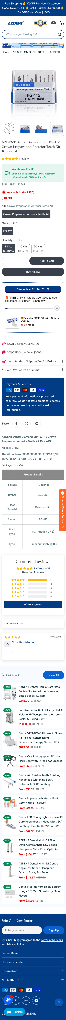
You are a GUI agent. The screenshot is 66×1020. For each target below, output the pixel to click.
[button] (10, 158)
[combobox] (33, 34)
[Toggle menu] (4, 23)
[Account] (53, 23)
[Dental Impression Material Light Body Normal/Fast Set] (10, 803)
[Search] (60, 34)
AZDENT (30, 1013)
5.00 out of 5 (42, 568)
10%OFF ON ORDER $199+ (29, 52)
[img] (12, 637)
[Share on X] (27, 424)
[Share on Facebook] (16, 424)
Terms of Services (52, 940)
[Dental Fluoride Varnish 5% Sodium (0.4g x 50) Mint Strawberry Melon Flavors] (10, 894)
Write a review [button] (33, 604)
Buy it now (33, 271)
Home (5, 52)
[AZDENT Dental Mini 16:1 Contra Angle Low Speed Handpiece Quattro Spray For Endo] (10, 870)
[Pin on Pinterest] (37, 424)
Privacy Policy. (16, 944)
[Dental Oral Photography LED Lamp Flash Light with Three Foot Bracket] (10, 761)
